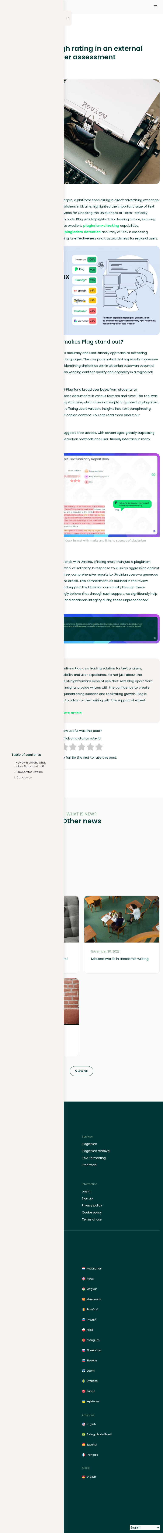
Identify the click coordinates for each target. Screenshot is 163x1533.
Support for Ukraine (30, 772)
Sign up (87, 1198)
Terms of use (92, 1219)
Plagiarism (89, 1144)
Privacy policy (92, 1205)
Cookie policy (92, 1212)
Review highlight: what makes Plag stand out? (30, 764)
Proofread (89, 1165)
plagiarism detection (83, 232)
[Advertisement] (81, 863)
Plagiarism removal (96, 1151)
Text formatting (94, 1158)
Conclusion (24, 777)
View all (81, 1071)
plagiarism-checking (101, 225)
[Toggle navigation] (155, 7)
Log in (86, 1191)
